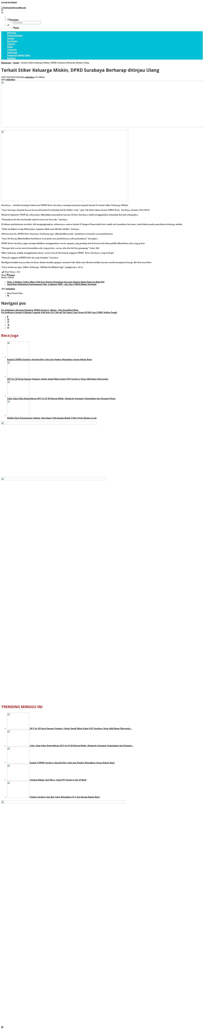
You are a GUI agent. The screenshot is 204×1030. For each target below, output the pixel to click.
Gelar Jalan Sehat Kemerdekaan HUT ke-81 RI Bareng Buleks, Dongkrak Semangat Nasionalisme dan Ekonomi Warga (61, 398)
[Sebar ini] (7, 317)
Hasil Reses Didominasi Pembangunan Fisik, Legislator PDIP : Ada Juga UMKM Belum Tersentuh (51, 284)
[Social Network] (8, 25)
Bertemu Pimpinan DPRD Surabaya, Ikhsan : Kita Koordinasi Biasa (39, 310)
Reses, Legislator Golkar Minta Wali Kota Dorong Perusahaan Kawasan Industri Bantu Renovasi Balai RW (56, 282)
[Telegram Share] (8, 325)
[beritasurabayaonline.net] (13, 8)
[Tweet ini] (8, 320)
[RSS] (8, 296)
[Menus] (2, 10)
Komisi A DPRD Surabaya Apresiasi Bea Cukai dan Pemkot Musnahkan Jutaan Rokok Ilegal (49, 359)
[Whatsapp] (8, 328)
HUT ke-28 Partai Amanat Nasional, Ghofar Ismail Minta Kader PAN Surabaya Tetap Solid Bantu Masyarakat (57, 379)
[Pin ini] (8, 322)
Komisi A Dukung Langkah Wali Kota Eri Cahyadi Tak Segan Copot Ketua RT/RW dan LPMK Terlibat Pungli (59, 312)
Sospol (12, 275)
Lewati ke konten (9, 2)
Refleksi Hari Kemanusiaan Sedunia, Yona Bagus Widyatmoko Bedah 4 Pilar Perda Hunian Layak (52, 418)
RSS (17, 28)
